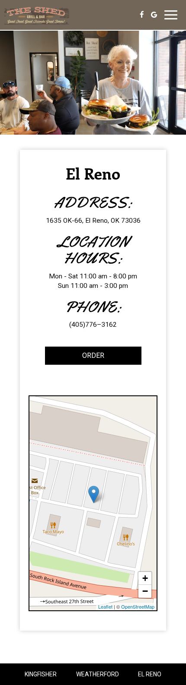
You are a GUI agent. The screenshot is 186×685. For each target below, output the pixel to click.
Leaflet (105, 606)
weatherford (97, 674)
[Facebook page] (142, 15)
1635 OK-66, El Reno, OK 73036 (93, 220)
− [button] (145, 591)
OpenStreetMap (137, 606)
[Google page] (154, 15)
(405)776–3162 (93, 324)
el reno (149, 674)
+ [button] (145, 578)
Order (74, 358)
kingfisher (41, 674)
